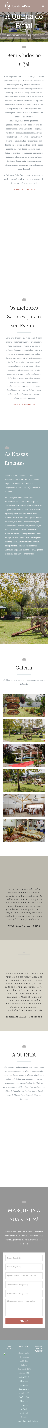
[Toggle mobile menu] (43, 6)
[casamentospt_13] (24, 770)
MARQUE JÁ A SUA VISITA (24, 189)
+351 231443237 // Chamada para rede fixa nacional (24, 1381)
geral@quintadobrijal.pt (28, 1421)
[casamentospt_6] (24, 695)
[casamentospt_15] (24, 795)
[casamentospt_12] (24, 720)
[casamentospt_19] (24, 819)
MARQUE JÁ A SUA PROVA (24, 404)
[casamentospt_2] (24, 745)
